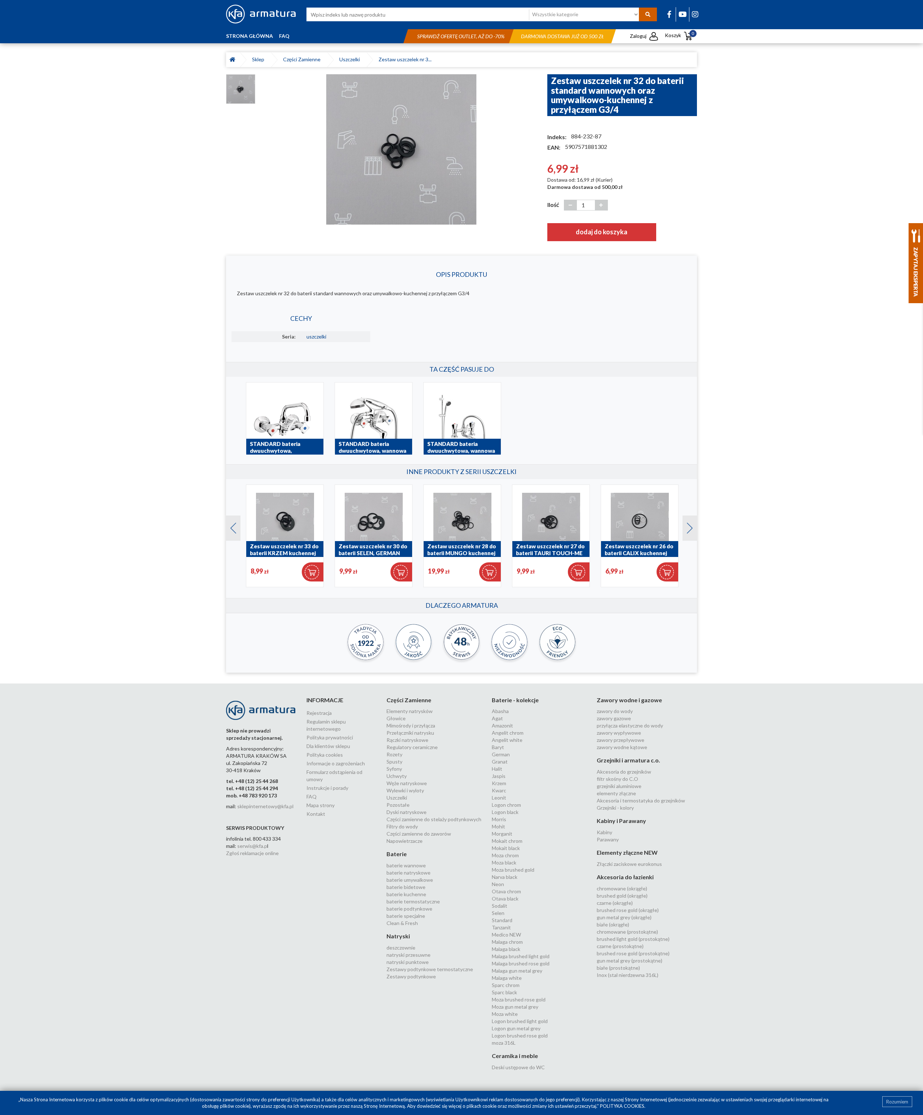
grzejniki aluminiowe (619, 786)
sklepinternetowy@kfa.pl (265, 806)
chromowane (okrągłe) (622, 888)
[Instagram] (695, 14)
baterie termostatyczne (413, 901)
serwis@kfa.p (252, 846)
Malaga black (506, 949)
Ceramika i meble (515, 1055)
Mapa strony (320, 805)
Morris (499, 819)
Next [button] (686, 526)
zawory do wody (615, 711)
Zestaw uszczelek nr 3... (405, 59)
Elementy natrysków (410, 711)
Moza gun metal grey (515, 1007)
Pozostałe (398, 805)
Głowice (396, 718)
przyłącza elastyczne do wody (630, 725)
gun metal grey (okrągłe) (624, 917)
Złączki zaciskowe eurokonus (629, 864)
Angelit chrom (508, 733)
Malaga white (507, 978)
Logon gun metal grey (516, 1028)
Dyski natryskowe (407, 812)
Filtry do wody (402, 826)
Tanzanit (501, 927)
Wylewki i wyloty (405, 790)
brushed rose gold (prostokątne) (633, 953)
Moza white (505, 1014)
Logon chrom (506, 805)
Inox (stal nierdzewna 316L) (627, 975)
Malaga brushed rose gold (520, 963)
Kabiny (604, 832)
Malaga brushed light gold (520, 956)
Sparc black (504, 992)
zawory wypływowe (619, 733)
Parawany (608, 839)
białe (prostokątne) (618, 968)
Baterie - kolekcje (515, 699)
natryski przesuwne (408, 955)
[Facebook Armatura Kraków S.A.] (669, 14)
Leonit (499, 798)
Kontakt (315, 814)
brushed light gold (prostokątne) (633, 939)
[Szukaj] (648, 14)
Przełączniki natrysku (410, 733)
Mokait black (506, 848)
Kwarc (499, 790)
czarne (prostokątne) (620, 946)
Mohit (498, 826)
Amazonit (502, 725)
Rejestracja (319, 713)
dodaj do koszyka (601, 232)
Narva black (504, 877)
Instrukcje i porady (327, 788)
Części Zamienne (303, 59)
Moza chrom (505, 855)
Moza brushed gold (513, 870)
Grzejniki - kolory (615, 808)
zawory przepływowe (620, 740)
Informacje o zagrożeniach (335, 763)
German (501, 754)
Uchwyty (397, 776)
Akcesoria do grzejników (624, 772)
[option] (401, 149)
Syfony (394, 769)
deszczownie (401, 947)
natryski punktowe (408, 962)
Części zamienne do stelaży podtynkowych (434, 819)
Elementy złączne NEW (627, 852)
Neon (498, 884)
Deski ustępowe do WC (518, 1067)
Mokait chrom (507, 841)
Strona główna (249, 36)
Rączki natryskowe (407, 740)
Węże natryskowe (407, 783)
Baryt (498, 747)
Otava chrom (506, 891)
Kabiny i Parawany (621, 820)
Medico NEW (506, 935)
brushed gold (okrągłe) (622, 896)
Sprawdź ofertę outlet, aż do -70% (460, 36)
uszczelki (316, 336)
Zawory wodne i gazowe (629, 699)
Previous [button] (229, 526)
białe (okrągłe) (613, 924)
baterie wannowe (406, 865)
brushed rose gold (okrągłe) (628, 910)
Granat (500, 761)
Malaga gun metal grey (517, 971)
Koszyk (679, 35)
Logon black (505, 812)
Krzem (499, 783)
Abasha (500, 711)
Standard (502, 920)
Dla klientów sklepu (328, 746)
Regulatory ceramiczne (412, 747)
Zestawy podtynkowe (411, 976)
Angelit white (507, 740)
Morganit (502, 834)
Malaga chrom (507, 942)
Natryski (398, 936)
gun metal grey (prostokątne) (629, 960)
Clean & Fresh (402, 923)
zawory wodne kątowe (622, 747)
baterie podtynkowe (409, 909)
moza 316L (504, 1043)
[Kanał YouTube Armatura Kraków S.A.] (683, 14)
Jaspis (498, 776)
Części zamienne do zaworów (419, 834)
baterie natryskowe (408, 873)
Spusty (394, 761)
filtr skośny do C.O (617, 779)
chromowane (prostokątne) (627, 932)
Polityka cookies (324, 755)
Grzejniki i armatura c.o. (628, 760)
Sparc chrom (506, 985)
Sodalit (499, 906)
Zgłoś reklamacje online (252, 853)
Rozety (394, 754)
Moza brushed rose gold (519, 999)
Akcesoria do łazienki (625, 876)
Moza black (504, 862)
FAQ (284, 36)
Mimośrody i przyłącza (411, 725)
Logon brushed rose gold (520, 1035)
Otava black (505, 898)
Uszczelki (350, 59)
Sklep (259, 59)
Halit (497, 769)
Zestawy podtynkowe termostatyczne (430, 969)
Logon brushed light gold (520, 1021)
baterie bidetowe (406, 887)
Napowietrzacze (405, 841)
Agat (497, 718)
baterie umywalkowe (410, 880)
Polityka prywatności (329, 737)
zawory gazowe (614, 718)
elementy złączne (616, 793)
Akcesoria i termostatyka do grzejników (641, 800)
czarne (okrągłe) (615, 903)
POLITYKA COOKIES (622, 1106)
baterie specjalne (406, 916)
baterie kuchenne (406, 894)
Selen (498, 913)
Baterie (397, 853)
